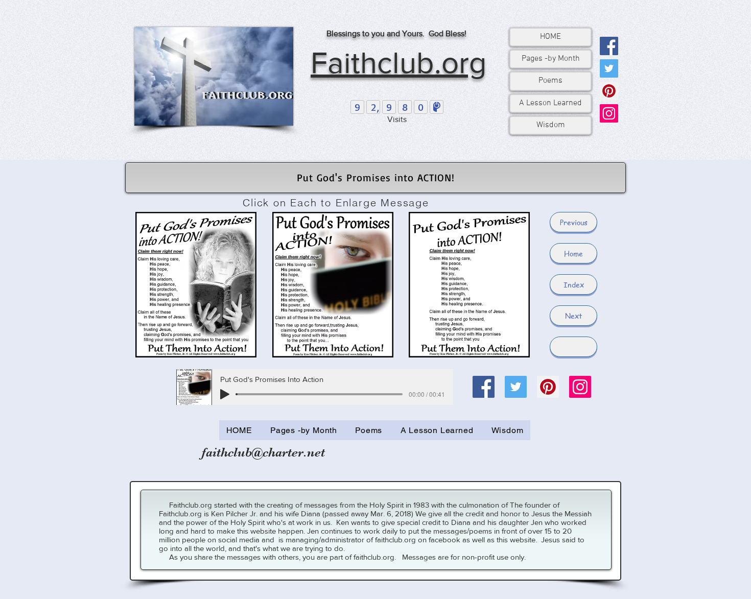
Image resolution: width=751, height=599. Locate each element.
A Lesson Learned (550, 103)
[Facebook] (609, 46)
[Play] (224, 394)
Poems (550, 81)
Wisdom (550, 125)
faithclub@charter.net (263, 452)
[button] (573, 347)
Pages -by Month (551, 59)
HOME (550, 37)
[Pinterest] (609, 91)
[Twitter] (609, 68)
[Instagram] (609, 113)
